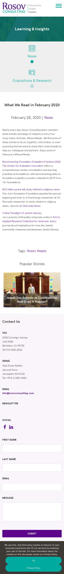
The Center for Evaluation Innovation (22, 165)
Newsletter (10, 403)
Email (5, 389)
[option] (32, 289)
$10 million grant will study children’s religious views (31, 189)
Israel (6, 361)
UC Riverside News (29, 206)
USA (4, 333)
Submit (32, 533)
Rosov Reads (36, 251)
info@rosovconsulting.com (18, 393)
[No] (60, 557)
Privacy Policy (33, 568)
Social (6, 420)
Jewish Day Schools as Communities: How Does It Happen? (32, 300)
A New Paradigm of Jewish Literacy (22, 213)
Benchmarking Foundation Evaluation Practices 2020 (31, 161)
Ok (33, 560)
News (48, 118)
